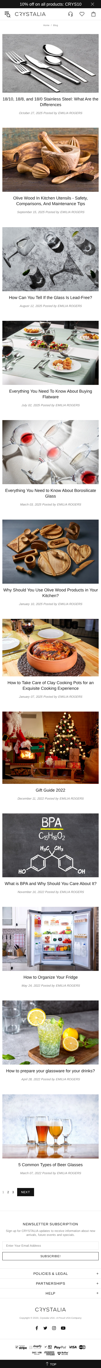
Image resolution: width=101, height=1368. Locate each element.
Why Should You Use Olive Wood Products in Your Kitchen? (50, 593)
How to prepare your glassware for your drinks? (50, 1071)
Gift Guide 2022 (50, 790)
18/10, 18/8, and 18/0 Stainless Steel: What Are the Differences (50, 102)
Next (25, 1192)
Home (46, 25)
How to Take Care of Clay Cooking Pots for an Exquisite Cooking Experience (51, 685)
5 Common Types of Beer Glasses (50, 1164)
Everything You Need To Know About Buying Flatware (50, 394)
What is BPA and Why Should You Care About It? (51, 883)
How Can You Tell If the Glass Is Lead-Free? (50, 297)
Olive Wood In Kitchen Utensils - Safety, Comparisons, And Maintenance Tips (50, 201)
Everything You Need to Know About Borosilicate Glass (50, 493)
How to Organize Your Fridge (50, 977)
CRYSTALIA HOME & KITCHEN (30, 14)
